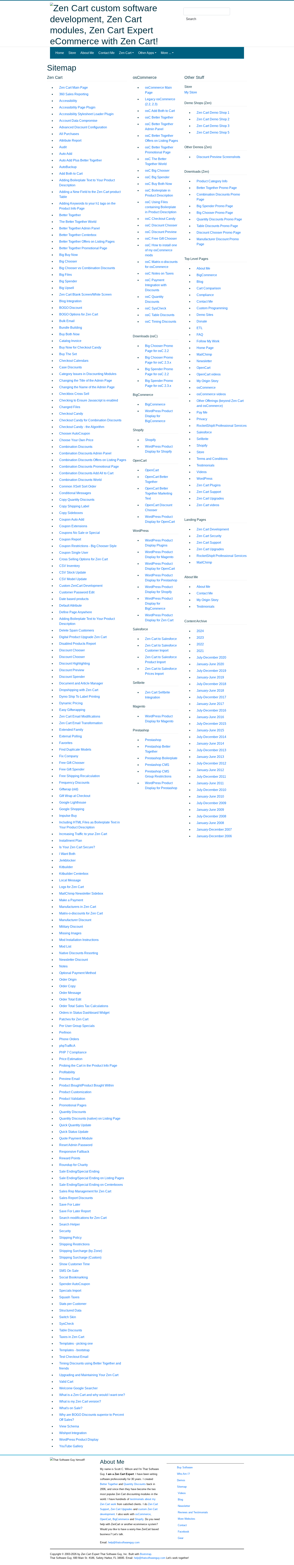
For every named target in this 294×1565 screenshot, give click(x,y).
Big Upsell (66, 288)
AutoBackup (68, 167)
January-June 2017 (210, 703)
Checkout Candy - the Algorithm (81, 427)
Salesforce (204, 432)
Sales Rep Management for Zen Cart (85, 1191)
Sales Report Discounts (76, 1198)
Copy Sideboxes (71, 513)
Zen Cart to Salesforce (161, 639)
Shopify (150, 440)
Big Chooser (68, 261)
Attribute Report (70, 140)
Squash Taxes (69, 1297)
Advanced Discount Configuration (83, 127)
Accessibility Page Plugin (77, 107)
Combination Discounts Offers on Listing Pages (92, 460)
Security (65, 1231)
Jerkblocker (67, 860)
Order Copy (67, 986)
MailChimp (204, 354)
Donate (202, 321)
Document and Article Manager (81, 683)
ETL (200, 328)
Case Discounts (70, 367)
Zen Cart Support (209, 492)
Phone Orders (69, 1039)
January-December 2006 (214, 836)
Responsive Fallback (74, 1151)
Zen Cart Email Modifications (79, 716)
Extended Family (71, 729)
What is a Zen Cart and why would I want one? (92, 1395)
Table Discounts (70, 1330)
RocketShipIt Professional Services (222, 425)
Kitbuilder (66, 867)
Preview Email (69, 1078)
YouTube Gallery (71, 1446)
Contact (182, 1525)
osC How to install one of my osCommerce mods (161, 250)
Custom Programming (212, 308)
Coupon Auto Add (71, 519)
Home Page (205, 348)
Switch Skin (67, 1317)
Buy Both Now (69, 334)
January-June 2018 (210, 690)
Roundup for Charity (73, 1165)
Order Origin (68, 979)
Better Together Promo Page (217, 188)
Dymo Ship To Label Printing (79, 696)
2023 (200, 637)
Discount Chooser (72, 650)
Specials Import (70, 1290)
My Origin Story (207, 381)
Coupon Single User (73, 552)
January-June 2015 (210, 730)
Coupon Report (70, 539)
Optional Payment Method (77, 973)
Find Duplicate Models (75, 749)
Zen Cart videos (208, 505)
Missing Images (70, 933)
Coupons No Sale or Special (79, 532)
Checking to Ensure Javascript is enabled (88, 400)
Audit (63, 147)
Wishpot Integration (73, 1433)
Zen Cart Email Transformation (81, 723)
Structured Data (70, 1310)
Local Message (70, 880)
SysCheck (66, 1323)
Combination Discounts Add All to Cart (86, 473)
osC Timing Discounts (160, 321)
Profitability (67, 1072)
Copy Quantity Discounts (76, 499)
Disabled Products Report (77, 643)
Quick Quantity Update (75, 1125)
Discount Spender (72, 676)
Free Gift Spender (71, 769)
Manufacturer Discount (75, 920)
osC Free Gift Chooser (161, 238)
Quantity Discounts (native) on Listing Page (89, 1118)
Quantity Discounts (72, 1112)
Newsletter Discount (73, 959)
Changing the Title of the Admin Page (85, 380)
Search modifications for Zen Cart (83, 1217)
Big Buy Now (68, 254)
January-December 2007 (214, 829)
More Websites (186, 1518)
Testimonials (205, 465)
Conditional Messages (75, 493)
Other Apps (146, 53)
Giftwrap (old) (68, 789)
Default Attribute (70, 605)
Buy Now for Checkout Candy (80, 347)
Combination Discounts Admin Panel (85, 453)
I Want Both (67, 853)
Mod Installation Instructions (79, 940)
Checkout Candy (71, 413)
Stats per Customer (72, 1304)
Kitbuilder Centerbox (73, 873)
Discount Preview (71, 670)
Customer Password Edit (76, 592)
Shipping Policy (70, 1237)
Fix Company (68, 756)
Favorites (65, 743)
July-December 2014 (211, 737)
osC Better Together (159, 117)
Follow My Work (208, 341)
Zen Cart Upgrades (210, 498)
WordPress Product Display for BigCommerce (159, 416)
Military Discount (71, 926)
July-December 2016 (211, 710)
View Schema (69, 1426)
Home (60, 53)
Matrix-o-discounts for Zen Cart (81, 913)
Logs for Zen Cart (71, 887)
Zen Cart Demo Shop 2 (213, 119)
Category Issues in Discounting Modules (87, 374)
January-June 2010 (210, 796)
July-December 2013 (211, 750)
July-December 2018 (211, 684)
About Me (87, 53)
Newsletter (204, 361)
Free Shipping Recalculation (79, 776)
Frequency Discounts (74, 782)
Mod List (65, 946)
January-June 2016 (210, 717)
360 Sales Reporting (73, 94)
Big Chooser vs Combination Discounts (87, 268)
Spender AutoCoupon (74, 1284)
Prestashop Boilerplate (161, 758)
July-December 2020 (211, 657)
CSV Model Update (73, 579)
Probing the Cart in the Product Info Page (88, 1065)
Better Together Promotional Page (83, 248)
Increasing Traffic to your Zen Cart (83, 834)
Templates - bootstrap (74, 1350)
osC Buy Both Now (158, 183)
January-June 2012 (210, 770)
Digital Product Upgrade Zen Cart (83, 637)
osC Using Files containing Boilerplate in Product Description (160, 207)
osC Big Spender (157, 177)
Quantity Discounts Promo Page (219, 219)
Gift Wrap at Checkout (74, 796)
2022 (200, 644)
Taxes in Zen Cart (71, 1337)
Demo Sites (205, 314)
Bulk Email (67, 321)
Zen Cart (125, 53)
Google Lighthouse (72, 802)
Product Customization (75, 1092)
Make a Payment (71, 900)
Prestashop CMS (157, 764)
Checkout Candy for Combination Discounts (90, 420)
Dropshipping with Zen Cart (78, 690)
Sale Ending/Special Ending (79, 1171)
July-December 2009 (211, 803)
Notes (63, 966)
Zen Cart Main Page (73, 87)
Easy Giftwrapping (72, 710)
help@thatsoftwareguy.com (124, 1542)
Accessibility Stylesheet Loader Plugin (86, 114)
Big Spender (68, 281)
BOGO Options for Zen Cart (78, 314)
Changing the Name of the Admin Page (87, 387)
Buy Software (185, 1467)
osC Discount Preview (161, 232)
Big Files (65, 274)
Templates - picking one (76, 1343)
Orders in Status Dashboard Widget (84, 1012)
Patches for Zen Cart (73, 1019)
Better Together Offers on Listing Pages (87, 241)
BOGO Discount (70, 307)
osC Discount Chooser (161, 225)
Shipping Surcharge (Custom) (80, 1257)
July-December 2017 (211, 697)
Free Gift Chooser (71, 762)
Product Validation (72, 1098)
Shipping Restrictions (74, 1244)
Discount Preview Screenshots (218, 157)
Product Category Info (212, 181)
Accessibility (68, 100)
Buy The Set (68, 354)
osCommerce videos (211, 394)
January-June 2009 (210, 809)
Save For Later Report (75, 1211)
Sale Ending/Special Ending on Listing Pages (91, 1178)
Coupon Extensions (73, 526)
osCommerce (206, 387)
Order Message (70, 992)
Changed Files (69, 407)
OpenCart (152, 470)
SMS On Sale (69, 1270)
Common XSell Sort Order (77, 486)
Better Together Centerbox (77, 235)
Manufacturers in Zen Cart (77, 906)
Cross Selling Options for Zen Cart (83, 559)
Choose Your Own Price (76, 440)
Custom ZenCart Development (80, 585)
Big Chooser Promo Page (215, 212)
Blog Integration (70, 301)
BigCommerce (155, 404)
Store (72, 53)
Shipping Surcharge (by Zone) (80, 1251)
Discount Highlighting (74, 663)
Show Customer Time (74, 1264)
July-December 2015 (211, 723)
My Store (190, 92)
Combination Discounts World (80, 479)
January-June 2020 (210, 664)
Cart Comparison (209, 288)
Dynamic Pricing (71, 703)
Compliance (205, 295)
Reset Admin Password (75, 1145)
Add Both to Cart (71, 173)
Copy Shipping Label (74, 506)
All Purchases (69, 134)
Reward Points (69, 1158)
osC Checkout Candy (160, 218)
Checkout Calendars (73, 360)
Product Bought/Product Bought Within (86, 1085)
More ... (166, 53)
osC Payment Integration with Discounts (156, 285)
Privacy (202, 419)
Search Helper (69, 1224)
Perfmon (65, 1032)
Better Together (70, 215)
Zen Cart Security (209, 536)
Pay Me (202, 412)
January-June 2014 (210, 743)
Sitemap (182, 1486)
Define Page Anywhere (75, 612)
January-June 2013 (210, 756)
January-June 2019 (210, 677)
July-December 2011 (211, 776)
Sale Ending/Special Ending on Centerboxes (91, 1184)
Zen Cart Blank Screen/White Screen (85, 294)
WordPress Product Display (78, 1439)
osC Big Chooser (157, 170)
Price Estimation (70, 1059)
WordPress (204, 478)
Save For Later (69, 1204)
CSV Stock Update (72, 572)
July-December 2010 (211, 790)
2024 (200, 631)
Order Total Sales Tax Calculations (83, 1006)
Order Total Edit (70, 999)
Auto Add (65, 153)
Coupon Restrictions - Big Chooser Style (88, 546)
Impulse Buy (68, 815)
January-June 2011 (210, 783)
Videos (202, 472)
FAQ (200, 334)
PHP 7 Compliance (73, 1052)
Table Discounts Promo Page (217, 226)
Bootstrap (145, 1554)
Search (191, 19)
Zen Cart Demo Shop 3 (213, 126)
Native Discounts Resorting (78, 953)
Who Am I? (183, 1473)
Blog (200, 281)
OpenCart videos (209, 374)
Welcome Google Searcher (78, 1388)
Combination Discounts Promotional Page (89, 466)
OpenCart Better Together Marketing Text (158, 493)
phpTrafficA (67, 1045)
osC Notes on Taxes (159, 273)
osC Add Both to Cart (160, 111)
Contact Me (106, 53)
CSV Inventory (69, 566)
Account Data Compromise (78, 120)
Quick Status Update (73, 1131)
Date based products (74, 599)
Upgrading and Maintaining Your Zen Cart (88, 1375)
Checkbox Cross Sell (74, 393)
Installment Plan (70, 840)
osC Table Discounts (159, 315)
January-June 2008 (210, 823)
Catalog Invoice (70, 341)
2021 (200, 651)
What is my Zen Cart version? (80, 1401)
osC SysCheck (155, 308)
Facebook (183, 1531)
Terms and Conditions (212, 458)
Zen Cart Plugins (209, 485)
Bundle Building (70, 327)
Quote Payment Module (76, 1138)
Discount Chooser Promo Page (219, 232)
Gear (180, 1538)
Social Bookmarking (73, 1277)
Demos (181, 1480)
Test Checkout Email (73, 1356)
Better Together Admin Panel (79, 228)
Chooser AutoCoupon (74, 433)
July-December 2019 (211, 670)
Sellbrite (202, 439)
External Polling (70, 736)
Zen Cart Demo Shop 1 (213, 112)
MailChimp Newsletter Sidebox (81, 893)
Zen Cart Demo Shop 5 (213, 132)
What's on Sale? (70, 1408)
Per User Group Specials (77, 1026)
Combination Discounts (75, 446)
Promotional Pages (72, 1105)
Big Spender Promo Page (215, 206)
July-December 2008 (211, 816)
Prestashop (153, 740)
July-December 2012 (211, 763)
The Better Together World (77, 221)
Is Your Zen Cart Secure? (77, 847)
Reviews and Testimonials (192, 1512)
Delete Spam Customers (76, 630)
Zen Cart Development (213, 529)
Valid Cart (66, 1381)
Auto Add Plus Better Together (80, 160)
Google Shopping (71, 809)
